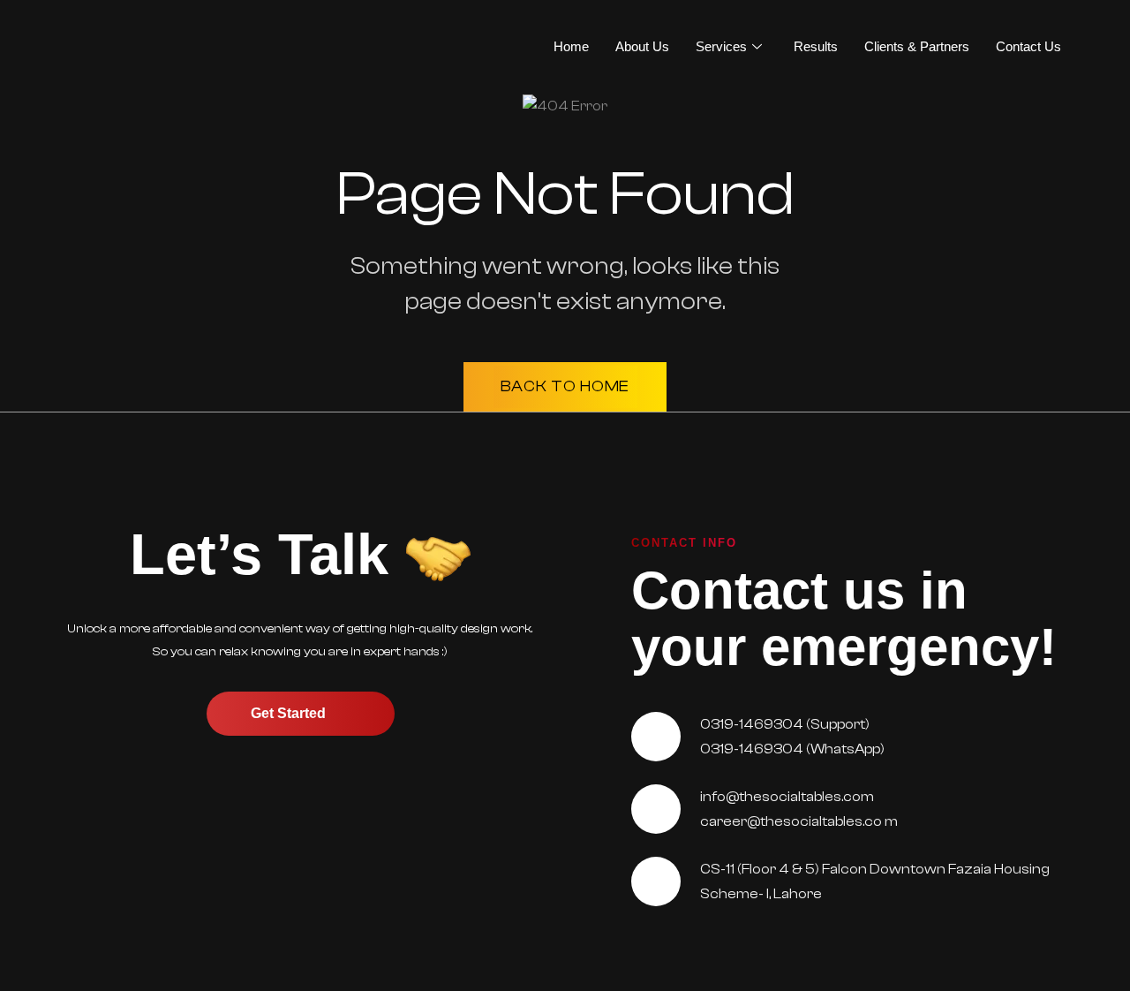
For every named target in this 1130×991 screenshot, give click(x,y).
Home (571, 46)
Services (721, 46)
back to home (565, 386)
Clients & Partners (916, 46)
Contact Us (1028, 46)
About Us (642, 46)
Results (816, 46)
